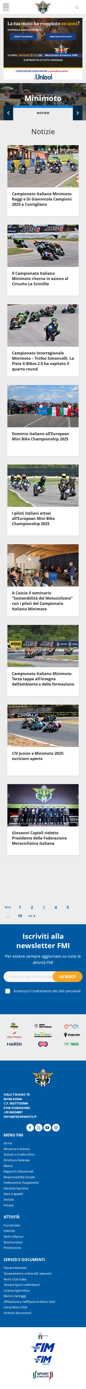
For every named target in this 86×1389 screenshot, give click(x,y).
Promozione (12, 1248)
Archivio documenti (17, 1313)
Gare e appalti (13, 1194)
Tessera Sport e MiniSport (22, 1285)
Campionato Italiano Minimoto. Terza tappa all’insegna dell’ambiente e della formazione (43, 679)
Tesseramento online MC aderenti (27, 1273)
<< (9, 907)
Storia (8, 1143)
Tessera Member (15, 1268)
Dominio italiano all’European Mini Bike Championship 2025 (40, 436)
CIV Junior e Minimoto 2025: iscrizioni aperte (38, 756)
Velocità (9, 1231)
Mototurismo (13, 1242)
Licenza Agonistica (16, 1290)
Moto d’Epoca (13, 1236)
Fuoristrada (12, 1225)
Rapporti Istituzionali (18, 1171)
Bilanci (8, 1166)
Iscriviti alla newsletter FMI (43, 940)
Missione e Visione (17, 1149)
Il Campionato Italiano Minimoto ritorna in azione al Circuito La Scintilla (40, 279)
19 (20, 916)
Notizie (43, 113)
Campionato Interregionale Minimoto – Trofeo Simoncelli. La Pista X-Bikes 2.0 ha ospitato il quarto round (43, 361)
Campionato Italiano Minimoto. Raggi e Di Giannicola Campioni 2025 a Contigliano (42, 199)
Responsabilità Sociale (19, 1177)
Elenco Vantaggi (15, 1296)
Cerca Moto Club (15, 1307)
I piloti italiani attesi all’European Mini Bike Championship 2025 (33, 519)
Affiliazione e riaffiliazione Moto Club (29, 1301)
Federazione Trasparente (21, 1182)
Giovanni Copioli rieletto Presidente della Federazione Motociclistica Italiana (39, 838)
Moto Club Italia (15, 1279)
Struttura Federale (17, 1160)
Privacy (9, 1205)
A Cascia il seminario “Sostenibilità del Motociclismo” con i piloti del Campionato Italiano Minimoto (42, 601)
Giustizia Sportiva (16, 1188)
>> (30, 916)
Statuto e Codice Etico (19, 1154)
